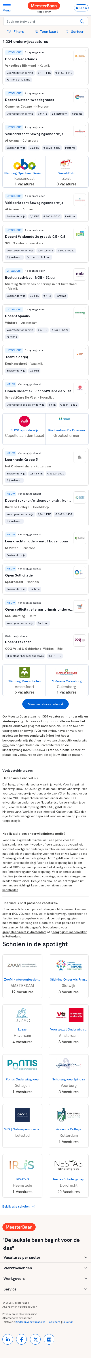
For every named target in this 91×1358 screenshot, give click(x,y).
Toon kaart (49, 31)
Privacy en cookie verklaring (19, 1314)
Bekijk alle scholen (16, 1206)
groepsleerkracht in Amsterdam (24, 932)
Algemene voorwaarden (17, 1318)
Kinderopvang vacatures (30, 1322)
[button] (17, 32)
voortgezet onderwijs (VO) (21, 730)
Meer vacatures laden (44, 704)
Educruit (68, 1322)
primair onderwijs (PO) (18, 726)
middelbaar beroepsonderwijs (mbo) (28, 735)
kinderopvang (12, 750)
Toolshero (54, 1322)
